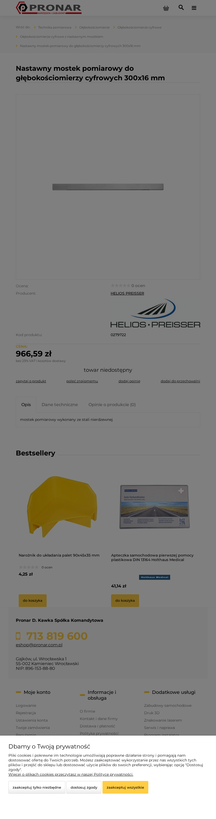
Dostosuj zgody (84, 787)
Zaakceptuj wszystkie (125, 787)
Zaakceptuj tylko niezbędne (37, 787)
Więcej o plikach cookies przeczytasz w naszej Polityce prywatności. (70, 774)
